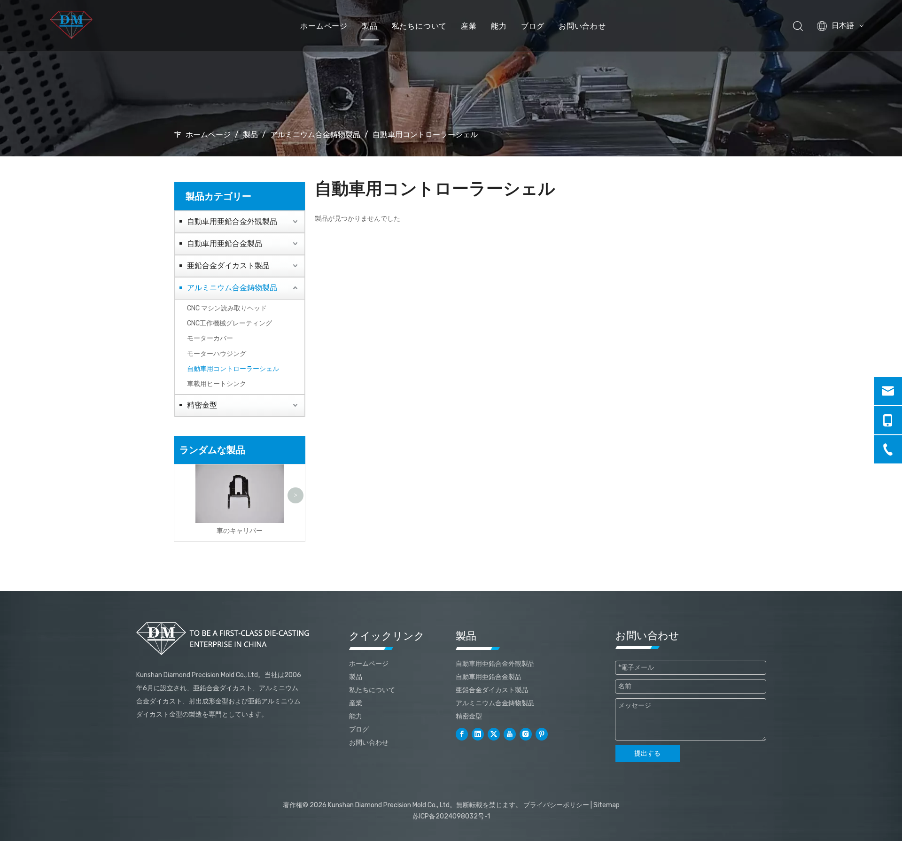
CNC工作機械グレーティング (229, 323)
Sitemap (606, 805)
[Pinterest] (542, 734)
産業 (469, 26)
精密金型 (202, 405)
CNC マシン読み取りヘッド (227, 308)
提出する (647, 753)
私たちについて (419, 26)
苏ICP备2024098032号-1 (451, 816)
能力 (499, 26)
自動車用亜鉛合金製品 (224, 243)
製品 (370, 26)
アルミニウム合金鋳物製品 (232, 287)
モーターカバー (210, 338)
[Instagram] (526, 734)
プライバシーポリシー (556, 805)
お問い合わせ (582, 26)
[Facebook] (462, 734)
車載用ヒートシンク (216, 384)
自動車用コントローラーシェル (233, 369)
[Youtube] (510, 734)
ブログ (532, 26)
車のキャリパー (240, 531)
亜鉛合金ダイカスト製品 (228, 265)
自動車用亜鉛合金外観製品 (232, 221)
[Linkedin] (478, 734)
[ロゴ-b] (224, 638)
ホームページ (324, 26)
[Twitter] (494, 734)
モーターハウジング (216, 354)
